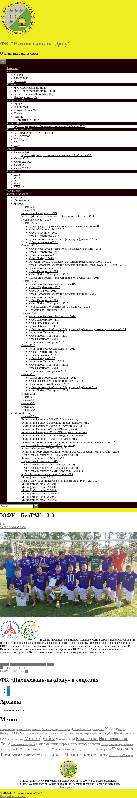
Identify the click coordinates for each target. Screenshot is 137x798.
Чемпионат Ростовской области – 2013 (52, 348)
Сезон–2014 (28, 313)
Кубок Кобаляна (47, 733)
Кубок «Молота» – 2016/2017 (46, 229)
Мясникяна (61, 739)
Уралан (98, 749)
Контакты (20, 81)
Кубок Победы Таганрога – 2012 (48, 390)
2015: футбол (22, 135)
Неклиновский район (23, 744)
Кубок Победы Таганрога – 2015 (48, 303)
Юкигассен (21, 106)
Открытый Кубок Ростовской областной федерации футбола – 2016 (70, 261)
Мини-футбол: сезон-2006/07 (39, 496)
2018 (17, 174)
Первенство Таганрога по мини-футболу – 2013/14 (52, 470)
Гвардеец (66, 729)
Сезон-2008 (28, 403)
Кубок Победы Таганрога (79, 734)
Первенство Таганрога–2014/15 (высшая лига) (49, 467)
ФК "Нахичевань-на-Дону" (35, 43)
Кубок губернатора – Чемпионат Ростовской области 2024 (56, 155)
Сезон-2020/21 (30, 416)
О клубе (19, 74)
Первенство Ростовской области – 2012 (53, 377)
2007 (17, 145)
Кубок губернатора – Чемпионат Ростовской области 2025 (49, 126)
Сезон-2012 (28, 374)
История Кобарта (17, 193)
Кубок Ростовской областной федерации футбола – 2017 (63, 239)
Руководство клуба (25, 97)
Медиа (11, 171)
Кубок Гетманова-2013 (42, 354)
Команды (12, 84)
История (19, 197)
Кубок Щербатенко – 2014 (44, 319)
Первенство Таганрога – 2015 (39, 461)
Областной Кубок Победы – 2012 (49, 383)
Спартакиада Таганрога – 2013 (47, 371)
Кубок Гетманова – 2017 (43, 242)
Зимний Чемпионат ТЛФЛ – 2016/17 (43, 448)
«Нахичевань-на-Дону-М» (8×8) (33, 94)
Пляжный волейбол (26, 110)
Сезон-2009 (28, 400)
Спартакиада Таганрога (121, 744)
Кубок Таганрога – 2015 (43, 300)
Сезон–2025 (14, 123)
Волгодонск (57, 729)
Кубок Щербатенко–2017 (44, 235)
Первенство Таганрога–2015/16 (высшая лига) (49, 454)
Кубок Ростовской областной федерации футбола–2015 (62, 293)
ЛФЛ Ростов (5, 739)
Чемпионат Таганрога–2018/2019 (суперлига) (49, 429)
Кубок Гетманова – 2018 (36, 219)
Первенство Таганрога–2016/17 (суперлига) (48, 445)
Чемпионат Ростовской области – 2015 (52, 284)
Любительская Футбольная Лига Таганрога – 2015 (59, 306)
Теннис (18, 116)
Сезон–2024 (21, 152)
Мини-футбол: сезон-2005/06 (39, 499)
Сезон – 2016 (29, 245)
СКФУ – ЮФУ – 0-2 (14, 671)
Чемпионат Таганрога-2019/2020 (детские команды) (53, 425)
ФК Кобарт (14, 190)
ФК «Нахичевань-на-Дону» (31, 87)
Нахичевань (87, 738)
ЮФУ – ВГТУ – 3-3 (13, 667)
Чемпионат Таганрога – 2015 (46, 297)
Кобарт (4, 524)
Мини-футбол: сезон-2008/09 (39, 490)
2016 (17, 181)
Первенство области (84, 744)
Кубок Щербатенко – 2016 (44, 251)
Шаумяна (113, 755)
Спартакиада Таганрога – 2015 (47, 309)
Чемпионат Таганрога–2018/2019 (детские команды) (53, 435)
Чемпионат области (86, 754)
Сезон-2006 (28, 409)
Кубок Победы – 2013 (42, 358)
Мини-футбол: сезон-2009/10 (39, 487)
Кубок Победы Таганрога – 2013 (48, 364)
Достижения (21, 200)
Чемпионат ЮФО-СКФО (42, 755)
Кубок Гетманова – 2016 (43, 255)
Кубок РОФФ (98, 734)
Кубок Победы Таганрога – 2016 (48, 274)
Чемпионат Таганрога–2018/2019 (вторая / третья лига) (54, 432)
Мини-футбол (22, 412)
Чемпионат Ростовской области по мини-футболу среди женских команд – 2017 (70, 441)
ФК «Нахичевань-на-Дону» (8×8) (34, 90)
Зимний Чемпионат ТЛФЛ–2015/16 (42, 458)
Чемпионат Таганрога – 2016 (46, 268)
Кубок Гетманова (27, 733)
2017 (17, 177)
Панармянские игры (19, 129)
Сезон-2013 (28, 345)
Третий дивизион (86, 750)
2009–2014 (20, 187)
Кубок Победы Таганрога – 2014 (48, 335)
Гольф (18, 113)
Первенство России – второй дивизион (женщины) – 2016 (64, 277)
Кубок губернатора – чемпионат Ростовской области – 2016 (65, 248)
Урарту (106, 749)
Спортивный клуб (18, 100)
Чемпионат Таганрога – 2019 (39, 213)
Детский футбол (81, 729)
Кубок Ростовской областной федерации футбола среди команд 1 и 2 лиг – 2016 (77, 264)
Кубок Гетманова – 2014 (43, 322)
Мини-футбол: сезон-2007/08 (39, 493)
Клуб (10, 71)
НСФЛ (71, 739)
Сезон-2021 (28, 210)
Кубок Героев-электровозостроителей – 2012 (56, 380)
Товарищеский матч (65, 749)
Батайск (46, 729)
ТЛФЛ (20, 749)
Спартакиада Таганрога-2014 (46, 342)
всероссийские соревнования (28, 664)
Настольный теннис (26, 119)
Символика (21, 77)
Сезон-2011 (28, 393)
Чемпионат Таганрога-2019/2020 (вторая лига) (49, 419)
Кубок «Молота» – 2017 (43, 232)
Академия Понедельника (12, 729)
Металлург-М (18, 739)
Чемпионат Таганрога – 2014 (46, 332)
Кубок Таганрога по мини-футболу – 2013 (47, 474)
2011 (17, 142)
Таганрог (35, 749)
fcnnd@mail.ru (68, 787)
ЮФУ (50, 664)
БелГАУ (4, 664)
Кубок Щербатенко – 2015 (44, 287)
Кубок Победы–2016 (41, 258)
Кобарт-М (7, 733)
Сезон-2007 (28, 406)
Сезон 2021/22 (23, 161)
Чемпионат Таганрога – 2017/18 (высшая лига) (49, 438)
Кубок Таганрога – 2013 (43, 367)
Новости (12, 68)
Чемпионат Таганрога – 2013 (46, 361)
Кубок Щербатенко (118, 733)
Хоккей (18, 103)
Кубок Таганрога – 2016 (43, 271)
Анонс (36, 729)
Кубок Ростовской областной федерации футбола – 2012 (63, 387)
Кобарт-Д (122, 729)
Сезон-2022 (21, 158)
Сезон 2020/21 (23, 168)
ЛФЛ (134, 734)
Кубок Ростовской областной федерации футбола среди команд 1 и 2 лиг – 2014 (77, 329)
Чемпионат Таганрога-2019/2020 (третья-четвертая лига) (55, 422)
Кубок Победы (61, 734)
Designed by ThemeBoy (14, 796)
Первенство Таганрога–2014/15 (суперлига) (48, 464)
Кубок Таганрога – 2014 (43, 338)
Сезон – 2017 (29, 222)
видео (130, 756)
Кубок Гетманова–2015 (43, 290)
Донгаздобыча (98, 729)
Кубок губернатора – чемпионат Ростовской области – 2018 (57, 216)
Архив (11, 148)
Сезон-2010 (28, 396)
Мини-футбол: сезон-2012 (37, 477)
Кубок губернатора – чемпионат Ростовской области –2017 (65, 226)
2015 (17, 184)
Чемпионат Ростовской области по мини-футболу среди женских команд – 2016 (70, 451)
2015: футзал (22, 139)
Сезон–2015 (28, 280)
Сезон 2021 (21, 164)
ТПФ (27, 750)
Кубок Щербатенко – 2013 (44, 351)
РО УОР (104, 744)
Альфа (28, 729)
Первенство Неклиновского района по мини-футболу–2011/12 (59, 480)
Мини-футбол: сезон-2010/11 (38, 483)
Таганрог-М (46, 750)
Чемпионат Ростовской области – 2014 (52, 316)
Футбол (19, 203)
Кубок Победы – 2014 (42, 326)
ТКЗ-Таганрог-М (7, 750)
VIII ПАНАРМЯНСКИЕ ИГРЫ (33, 132)
